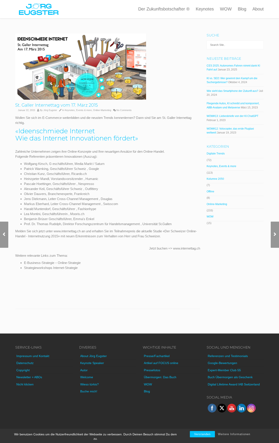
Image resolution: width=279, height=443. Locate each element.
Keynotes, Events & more (78, 110)
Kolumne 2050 (215, 178)
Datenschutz (25, 363)
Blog (242, 9)
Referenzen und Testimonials (228, 356)
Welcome (86, 377)
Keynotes (205, 9)
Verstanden (202, 434)
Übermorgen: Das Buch (160, 377)
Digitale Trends (216, 153)
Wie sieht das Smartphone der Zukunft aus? (232, 90)
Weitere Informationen (234, 434)
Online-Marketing (102, 110)
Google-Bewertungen (222, 363)
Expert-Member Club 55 (224, 370)
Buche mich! (88, 391)
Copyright (23, 370)
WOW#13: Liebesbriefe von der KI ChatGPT (232, 116)
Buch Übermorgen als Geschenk (230, 377)
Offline (210, 191)
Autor (84, 370)
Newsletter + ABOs (29, 377)
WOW (226, 9)
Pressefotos (152, 370)
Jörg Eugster (50, 110)
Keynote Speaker (92, 363)
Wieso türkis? (89, 384)
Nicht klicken (25, 384)
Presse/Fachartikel (157, 356)
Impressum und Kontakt (32, 356)
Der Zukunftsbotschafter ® (164, 9)
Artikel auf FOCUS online (161, 363)
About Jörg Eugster (93, 356)
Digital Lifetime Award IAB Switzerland (234, 384)
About (258, 9)
